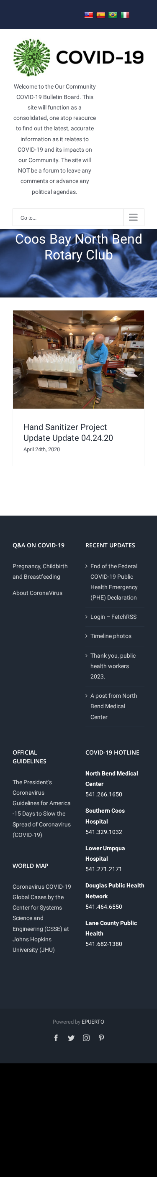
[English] (88, 15)
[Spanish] (101, 15)
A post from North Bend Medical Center (113, 706)
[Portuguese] (113, 15)
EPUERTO (93, 1022)
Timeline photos (110, 636)
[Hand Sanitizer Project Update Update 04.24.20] (78, 359)
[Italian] (125, 15)
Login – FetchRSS (113, 616)
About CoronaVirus (37, 593)
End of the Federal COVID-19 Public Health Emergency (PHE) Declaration (114, 582)
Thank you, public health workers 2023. (113, 666)
